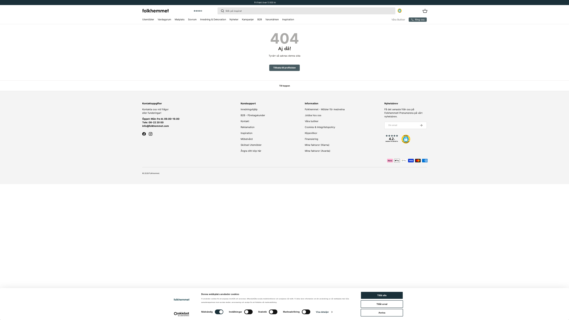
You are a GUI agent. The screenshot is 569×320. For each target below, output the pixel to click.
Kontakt (245, 121)
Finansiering (311, 138)
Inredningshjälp (249, 109)
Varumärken (272, 19)
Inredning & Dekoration (213, 19)
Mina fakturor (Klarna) (317, 144)
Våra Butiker (398, 19)
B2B (259, 19)
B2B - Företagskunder (253, 115)
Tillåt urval (382, 304)
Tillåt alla (381, 295)
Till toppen (284, 85)
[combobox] (306, 10)
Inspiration (288, 19)
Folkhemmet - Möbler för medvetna (325, 109)
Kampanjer (248, 19)
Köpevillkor (311, 133)
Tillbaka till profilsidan (284, 67)
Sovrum (192, 19)
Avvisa (381, 312)
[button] (206, 11)
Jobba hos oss (313, 115)
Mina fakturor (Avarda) (317, 150)
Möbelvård (247, 138)
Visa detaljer (322, 312)
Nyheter (234, 19)
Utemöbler (148, 19)
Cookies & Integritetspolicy (320, 127)
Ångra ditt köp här (251, 150)
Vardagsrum (164, 19)
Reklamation (247, 127)
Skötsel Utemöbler (251, 144)
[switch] (248, 311)
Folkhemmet (154, 173)
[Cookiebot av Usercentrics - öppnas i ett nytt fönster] (182, 314)
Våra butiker (311, 121)
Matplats (179, 19)
